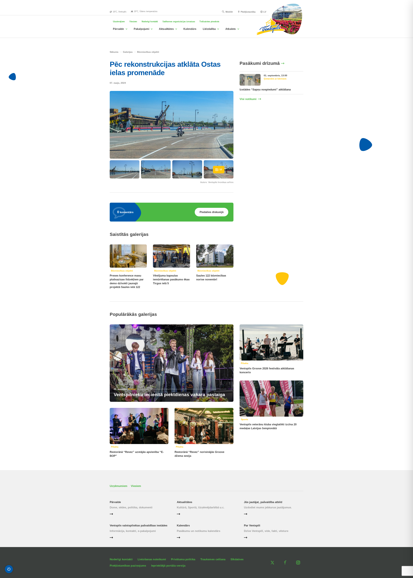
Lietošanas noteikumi (152, 559)
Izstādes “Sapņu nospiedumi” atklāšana (265, 89)
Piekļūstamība (248, 11)
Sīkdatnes (237, 559)
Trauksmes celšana (213, 559)
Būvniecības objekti (122, 270)
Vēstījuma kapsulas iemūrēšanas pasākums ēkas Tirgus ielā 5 (171, 279)
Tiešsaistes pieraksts (209, 21)
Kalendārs (189, 29)
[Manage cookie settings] (9, 569)
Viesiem (133, 21)
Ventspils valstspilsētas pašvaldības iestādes (138, 525)
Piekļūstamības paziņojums (128, 565)
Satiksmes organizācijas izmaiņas (178, 21)
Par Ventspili (252, 525)
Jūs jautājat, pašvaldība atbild (263, 502)
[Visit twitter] (272, 562)
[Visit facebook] (285, 562)
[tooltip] (144, 11)
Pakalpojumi (141, 29)
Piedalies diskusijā (211, 212)
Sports (244, 419)
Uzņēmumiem (118, 486)
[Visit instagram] (298, 562)
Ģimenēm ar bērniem (275, 78)
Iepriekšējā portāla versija (168, 565)
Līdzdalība (209, 29)
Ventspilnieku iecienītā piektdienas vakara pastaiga (169, 394)
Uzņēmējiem (119, 21)
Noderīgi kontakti (150, 21)
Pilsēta (131, 389)
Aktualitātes (166, 29)
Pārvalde (118, 29)
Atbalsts (230, 29)
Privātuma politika (183, 559)
